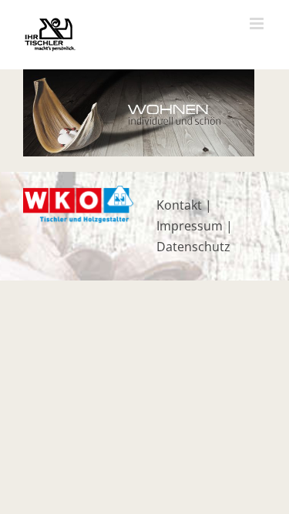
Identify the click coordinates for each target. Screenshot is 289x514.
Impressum (189, 225)
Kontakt (179, 205)
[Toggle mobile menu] (258, 23)
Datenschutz (193, 246)
